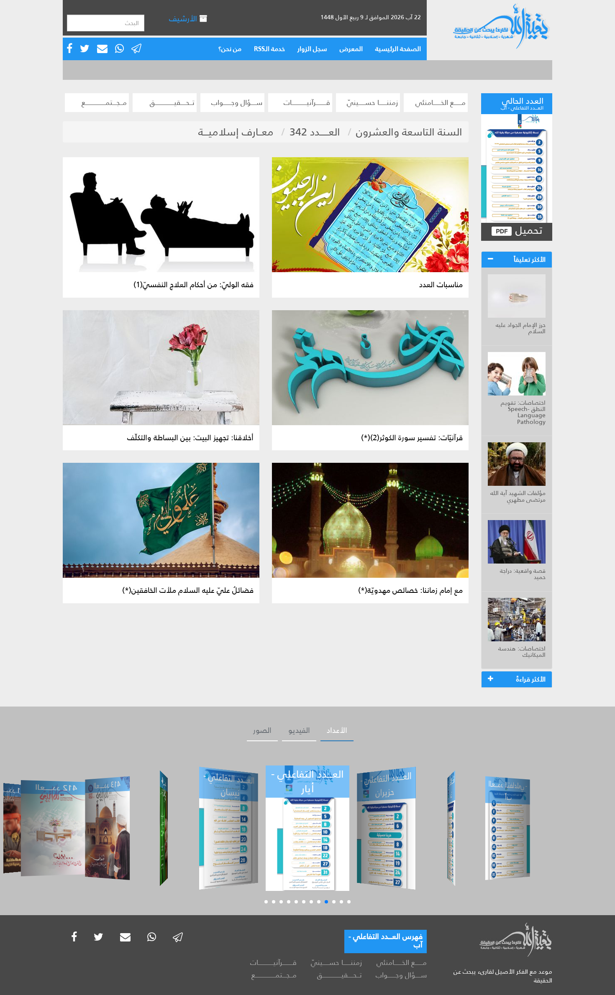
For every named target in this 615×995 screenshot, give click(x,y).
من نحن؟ (229, 48)
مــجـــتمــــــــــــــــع (104, 102)
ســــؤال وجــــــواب (236, 102)
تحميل (527, 230)
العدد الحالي (522, 102)
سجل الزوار (312, 48)
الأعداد (337, 730)
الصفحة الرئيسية (398, 48)
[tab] (517, 260)
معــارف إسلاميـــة (236, 132)
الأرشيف (184, 18)
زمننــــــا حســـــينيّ (372, 102)
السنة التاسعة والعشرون (409, 132)
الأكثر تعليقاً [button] (530, 259)
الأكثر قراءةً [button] (531, 679)
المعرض (351, 48)
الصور (262, 730)
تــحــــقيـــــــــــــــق (172, 102)
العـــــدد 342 (315, 132)
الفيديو (299, 730)
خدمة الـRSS (269, 48)
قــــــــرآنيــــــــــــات (307, 102)
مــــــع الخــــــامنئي (440, 102)
